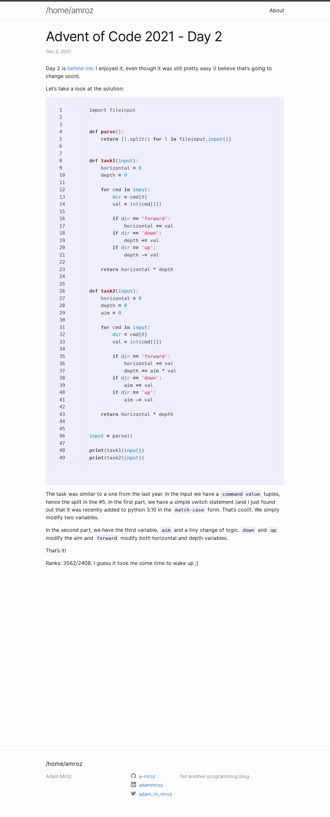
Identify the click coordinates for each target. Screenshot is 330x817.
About (276, 10)
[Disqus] (165, 657)
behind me (80, 68)
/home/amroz (69, 10)
